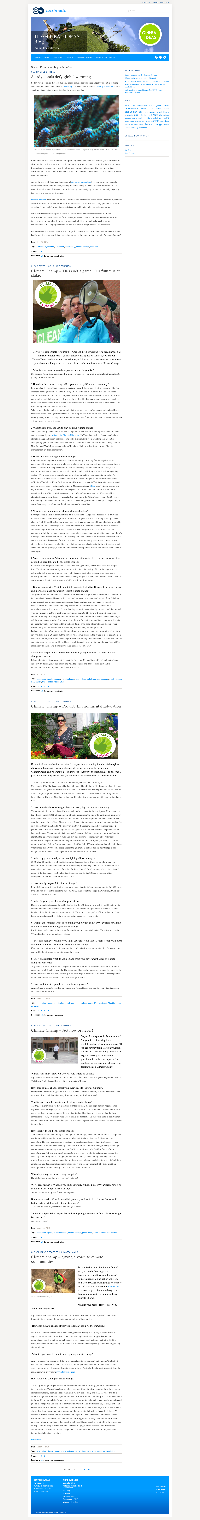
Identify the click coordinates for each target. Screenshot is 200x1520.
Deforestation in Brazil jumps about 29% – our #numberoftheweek (143, 91)
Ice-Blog (66, 1491)
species (128, 118)
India (133, 118)
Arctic (133, 105)
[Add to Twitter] (41, 252)
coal (150, 115)
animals (166, 115)
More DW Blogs (161, 2)
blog (93, 485)
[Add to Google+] (45, 252)
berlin (143, 118)
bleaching (67, 86)
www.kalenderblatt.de (42, 1489)
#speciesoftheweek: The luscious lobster (141, 75)
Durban (166, 124)
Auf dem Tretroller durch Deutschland (72, 1487)
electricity (144, 115)
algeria (49, 1003)
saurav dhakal (109, 1451)
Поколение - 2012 (70, 1499)
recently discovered (104, 86)
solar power (146, 121)
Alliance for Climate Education (65, 435)
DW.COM (146, 2)
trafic (44, 682)
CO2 (140, 112)
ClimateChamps (84, 57)
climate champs (53, 679)
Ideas (69, 57)
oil (151, 118)
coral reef (94, 247)
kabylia (97, 1233)
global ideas (81, 679)
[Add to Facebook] (156, 58)
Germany (157, 115)
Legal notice (161, 1487)
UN (167, 118)
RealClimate (130, 153)
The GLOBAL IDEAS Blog (57, 39)
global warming (93, 679)
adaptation (59, 247)
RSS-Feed (160, 1490)
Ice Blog (128, 150)
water (151, 105)
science (127, 124)
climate (155, 120)
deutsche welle (137, 124)
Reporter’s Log (105, 57)
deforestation (142, 105)
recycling (138, 121)
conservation (150, 112)
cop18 (151, 109)
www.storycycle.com (65, 1371)
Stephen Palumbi (39, 199)
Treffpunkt (67, 1494)
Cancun (127, 128)
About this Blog (54, 57)
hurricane (104, 679)
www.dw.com (39, 1483)
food (145, 128)
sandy (112, 679)
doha (148, 118)
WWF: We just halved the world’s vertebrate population (147, 81)
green (143, 109)
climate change (82, 247)
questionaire (113, 1286)
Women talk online (70, 1502)
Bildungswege (69, 1496)
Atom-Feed (160, 1492)
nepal (99, 1451)
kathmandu (91, 1451)
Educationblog (69, 1483)
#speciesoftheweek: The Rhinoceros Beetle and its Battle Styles (145, 85)
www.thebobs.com (41, 1492)
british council (163, 109)
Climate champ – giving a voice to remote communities (67, 1259)
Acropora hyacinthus (45, 247)
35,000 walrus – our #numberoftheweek (140, 78)
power (127, 105)
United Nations (163, 112)
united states (53, 682)
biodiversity (70, 247)
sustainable (129, 115)
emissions (164, 121)
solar (141, 128)
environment (131, 108)
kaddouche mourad (109, 1233)
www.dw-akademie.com (43, 1486)
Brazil (136, 115)
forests (138, 118)
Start (38, 57)
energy (134, 127)
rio (117, 1003)
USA (62, 682)
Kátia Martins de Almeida (104, 1003)
